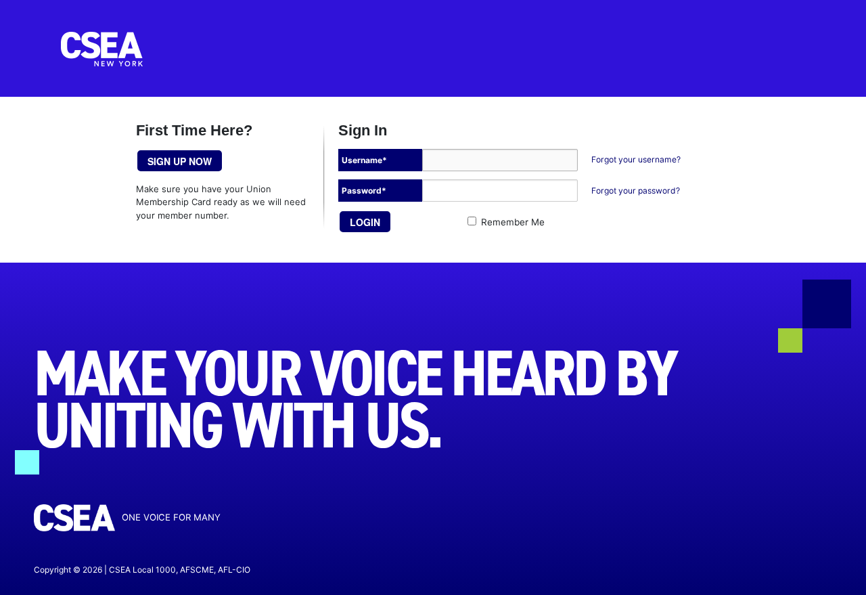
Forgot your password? (635, 190)
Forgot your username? (636, 159)
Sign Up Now (179, 161)
